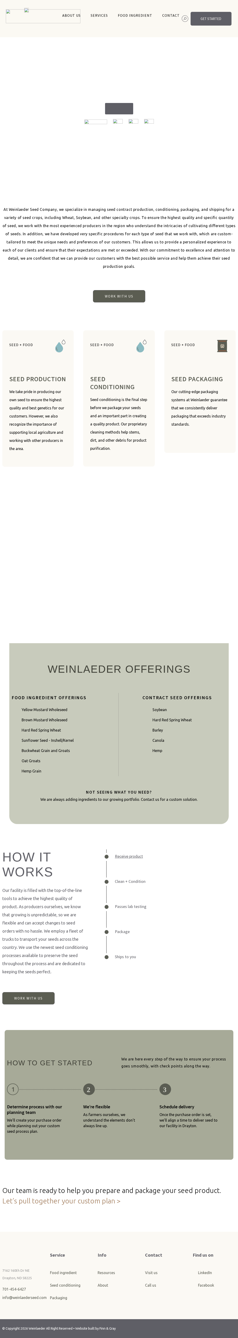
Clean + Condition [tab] (130, 881)
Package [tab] (122, 931)
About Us (71, 15)
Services (99, 15)
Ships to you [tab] (125, 956)
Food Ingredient (135, 15)
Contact (171, 15)
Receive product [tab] (129, 856)
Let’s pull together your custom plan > (61, 1201)
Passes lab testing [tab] (130, 906)
